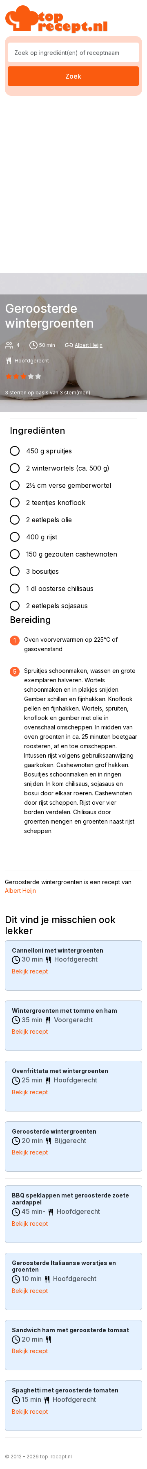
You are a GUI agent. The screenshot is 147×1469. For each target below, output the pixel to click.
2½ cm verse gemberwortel (68, 485)
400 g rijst (41, 537)
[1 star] (16, 376)
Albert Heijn (88, 345)
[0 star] (8, 376)
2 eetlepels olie (49, 520)
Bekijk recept (30, 971)
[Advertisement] (73, 182)
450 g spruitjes (49, 451)
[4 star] (38, 376)
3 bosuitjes (42, 571)
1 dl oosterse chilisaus (60, 588)
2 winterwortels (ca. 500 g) (67, 468)
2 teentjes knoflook (55, 502)
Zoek (73, 76)
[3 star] (31, 376)
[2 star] (23, 376)
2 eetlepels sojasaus (57, 606)
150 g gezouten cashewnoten (71, 554)
